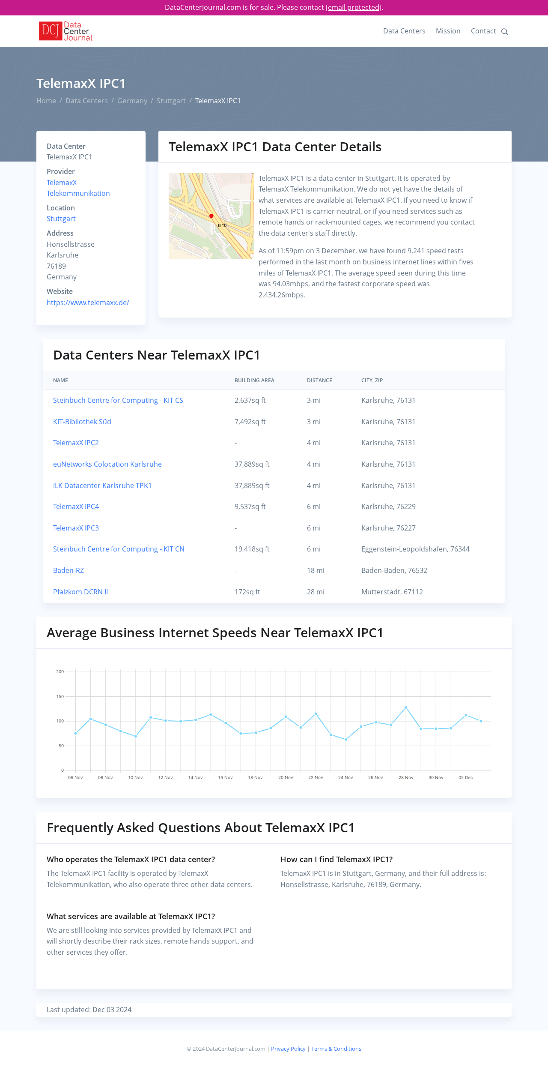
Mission (448, 31)
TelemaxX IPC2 (76, 442)
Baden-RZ (68, 570)
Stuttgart (171, 100)
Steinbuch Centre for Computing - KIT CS (118, 400)
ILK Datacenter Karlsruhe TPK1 (102, 485)
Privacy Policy (288, 1048)
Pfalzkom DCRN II (80, 591)
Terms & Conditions (336, 1048)
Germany (132, 100)
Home (46, 100)
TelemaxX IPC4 (76, 506)
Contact (483, 31)
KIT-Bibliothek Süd (82, 421)
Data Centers (404, 31)
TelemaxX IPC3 (76, 528)
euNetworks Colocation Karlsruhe (107, 464)
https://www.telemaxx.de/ (88, 302)
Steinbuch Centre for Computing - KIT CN (119, 549)
